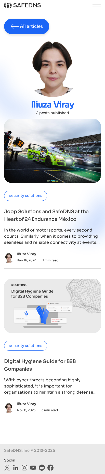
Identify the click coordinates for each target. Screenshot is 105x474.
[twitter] (7, 468)
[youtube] (33, 468)
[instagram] (24, 468)
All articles (31, 26)
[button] (97, 6)
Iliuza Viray (26, 254)
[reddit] (42, 468)
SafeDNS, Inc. (17, 450)
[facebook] (50, 468)
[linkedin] (16, 468)
